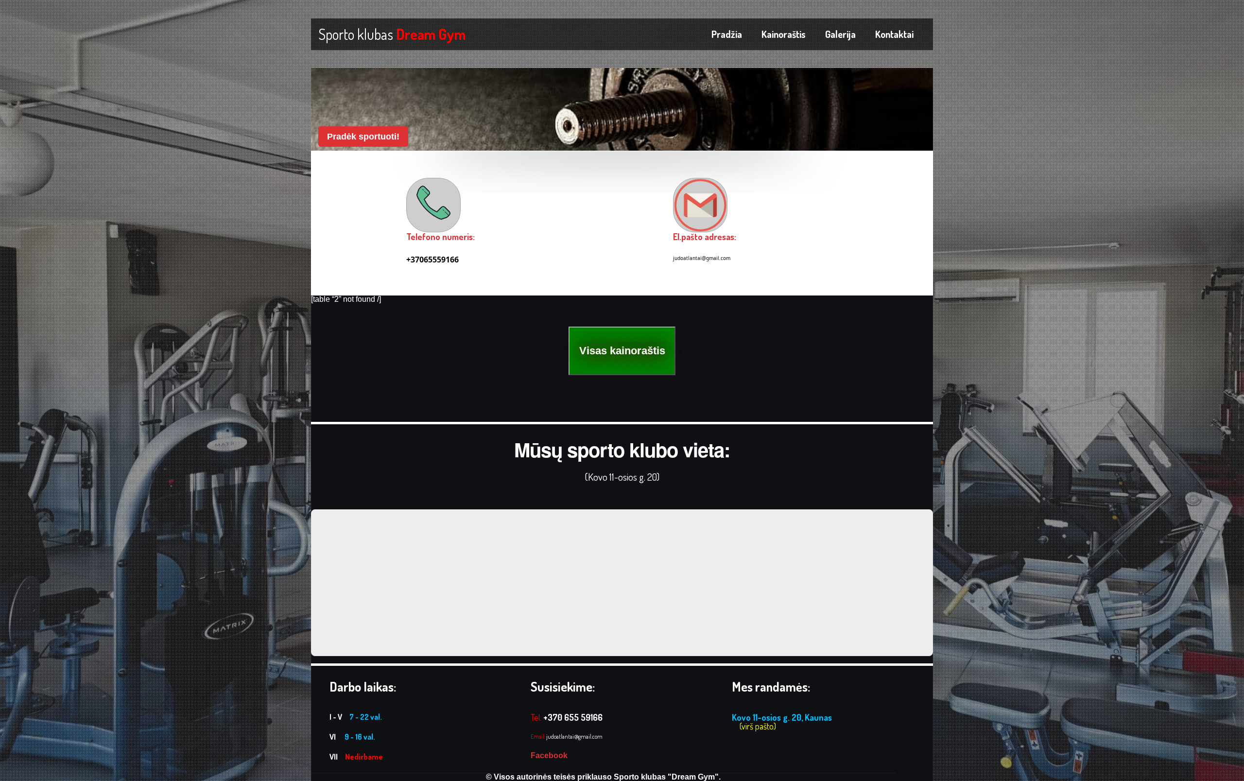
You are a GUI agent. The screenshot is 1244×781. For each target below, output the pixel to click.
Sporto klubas (392, 34)
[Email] (700, 205)
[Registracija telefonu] (433, 202)
